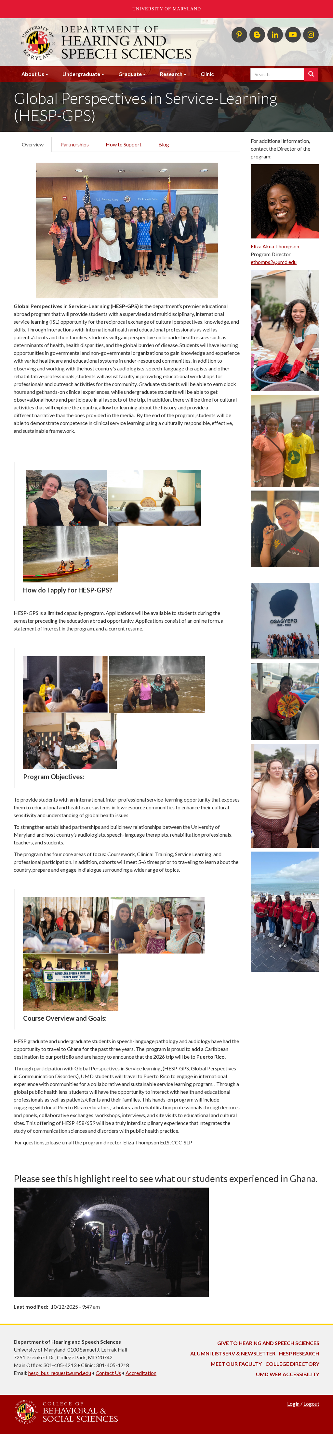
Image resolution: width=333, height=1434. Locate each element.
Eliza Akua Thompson (275, 246)
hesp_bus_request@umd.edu (59, 1373)
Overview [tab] (33, 144)
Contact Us (108, 1373)
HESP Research (299, 1353)
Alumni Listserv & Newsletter (232, 1353)
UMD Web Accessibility (287, 1374)
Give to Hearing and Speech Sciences (268, 1343)
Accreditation (141, 1373)
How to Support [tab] (123, 144)
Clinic (207, 74)
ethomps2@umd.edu (274, 262)
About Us (32, 74)
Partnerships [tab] (74, 144)
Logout (311, 1404)
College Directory (292, 1364)
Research (171, 74)
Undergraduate (81, 74)
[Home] (114, 42)
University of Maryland (166, 8)
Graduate (130, 74)
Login (293, 1404)
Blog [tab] (163, 144)
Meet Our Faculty (236, 1364)
